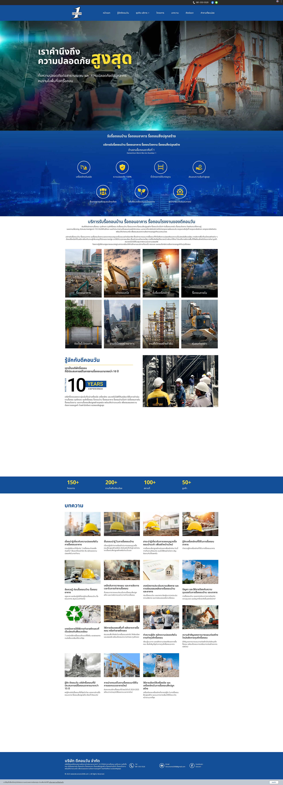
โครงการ (160, 13)
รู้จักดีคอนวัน (123, 13)
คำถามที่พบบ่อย (207, 13)
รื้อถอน (83, 368)
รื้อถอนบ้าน (97, 399)
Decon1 (198, 767)
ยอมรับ (274, 782)
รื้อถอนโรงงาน (121, 766)
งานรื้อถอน (110, 764)
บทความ (175, 13)
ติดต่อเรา (190, 13)
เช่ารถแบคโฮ (116, 402)
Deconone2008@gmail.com (175, 767)
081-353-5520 (202, 2)
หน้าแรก (106, 13)
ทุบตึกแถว (118, 764)
